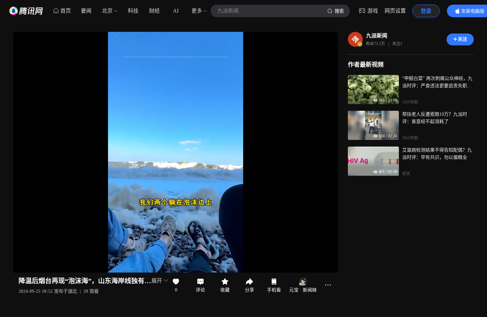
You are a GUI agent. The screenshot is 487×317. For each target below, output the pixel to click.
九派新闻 (376, 35)
